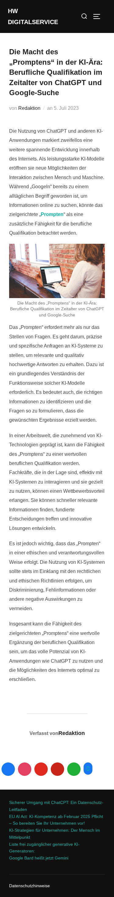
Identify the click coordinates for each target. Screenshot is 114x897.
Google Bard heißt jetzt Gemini (38, 858)
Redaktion (29, 108)
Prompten (52, 214)
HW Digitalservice (33, 16)
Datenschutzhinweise (29, 885)
